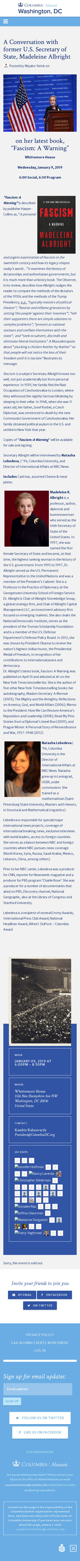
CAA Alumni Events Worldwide (40, 1343)
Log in (40, 1351)
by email (25, 1294)
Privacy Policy (40, 1335)
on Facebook (56, 1294)
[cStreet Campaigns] (73, 1548)
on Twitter (42, 1305)
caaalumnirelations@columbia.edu (25, 1485)
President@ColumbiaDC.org (35, 1134)
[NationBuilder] (64, 1548)
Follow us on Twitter (42, 1418)
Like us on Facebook (42, 1432)
